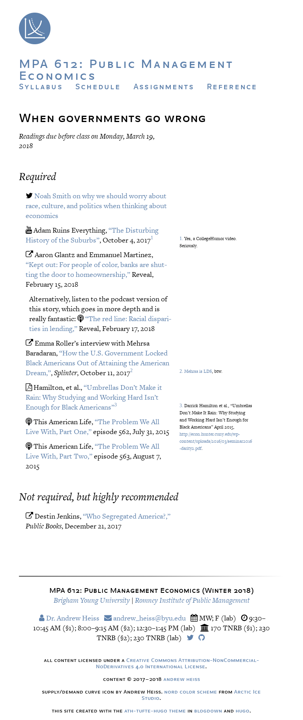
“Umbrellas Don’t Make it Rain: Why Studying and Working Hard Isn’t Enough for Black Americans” (94, 397)
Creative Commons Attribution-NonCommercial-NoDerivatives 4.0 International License (177, 663)
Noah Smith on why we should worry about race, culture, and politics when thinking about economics (96, 205)
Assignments (163, 86)
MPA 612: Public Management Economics (126, 69)
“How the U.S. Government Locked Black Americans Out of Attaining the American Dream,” (97, 363)
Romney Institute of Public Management (192, 600)
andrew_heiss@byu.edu (149, 618)
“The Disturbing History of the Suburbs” (92, 235)
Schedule (98, 86)
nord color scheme (190, 691)
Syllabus (41, 86)
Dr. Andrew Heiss (72, 618)
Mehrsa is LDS (198, 371)
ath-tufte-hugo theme (155, 710)
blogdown (208, 710)
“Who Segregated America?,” (126, 516)
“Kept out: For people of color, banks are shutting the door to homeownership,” (96, 269)
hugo (242, 710)
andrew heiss (181, 679)
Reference (232, 86)
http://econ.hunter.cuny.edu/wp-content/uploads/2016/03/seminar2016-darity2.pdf (216, 441)
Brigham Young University (92, 600)
